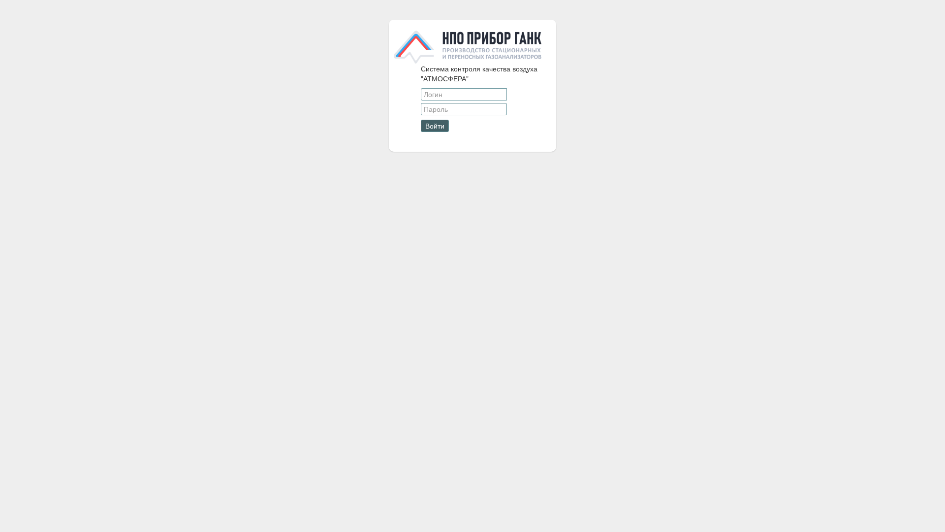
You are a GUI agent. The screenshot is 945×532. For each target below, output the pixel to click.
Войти (434, 126)
